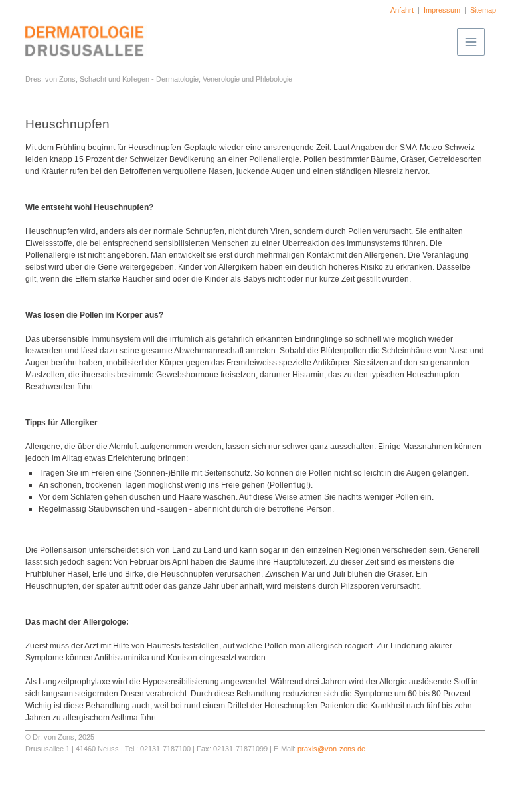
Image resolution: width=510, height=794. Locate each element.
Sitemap (483, 10)
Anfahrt (402, 10)
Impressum (442, 10)
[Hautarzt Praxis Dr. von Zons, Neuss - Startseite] (91, 63)
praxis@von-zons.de (331, 749)
